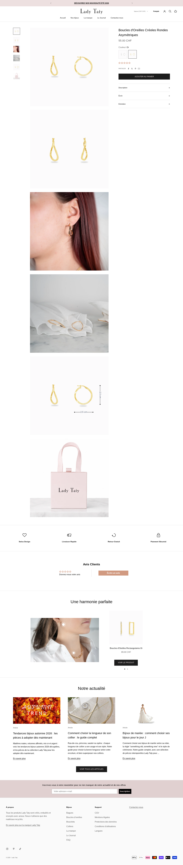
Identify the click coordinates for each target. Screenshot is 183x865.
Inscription (125, 791)
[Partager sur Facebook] (128, 69)
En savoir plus (19, 758)
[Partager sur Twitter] (132, 69)
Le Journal (101, 18)
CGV (97, 813)
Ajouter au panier (144, 76)
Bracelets (70, 822)
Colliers (69, 826)
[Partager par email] (139, 69)
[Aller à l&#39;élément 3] (16, 49)
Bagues (69, 813)
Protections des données (106, 822)
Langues (98, 831)
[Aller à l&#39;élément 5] (16, 67)
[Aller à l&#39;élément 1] (16, 31)
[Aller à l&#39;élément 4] (16, 58)
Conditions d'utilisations (105, 826)
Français (156, 11)
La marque (88, 18)
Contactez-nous (117, 18)
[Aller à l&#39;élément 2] (16, 40)
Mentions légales (102, 817)
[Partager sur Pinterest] (135, 69)
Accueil (63, 18)
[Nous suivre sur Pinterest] (13, 849)
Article (15, 728)
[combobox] (156, 11)
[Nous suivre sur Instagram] (7, 849)
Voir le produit (126, 662)
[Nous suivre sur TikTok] (20, 849)
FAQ (68, 840)
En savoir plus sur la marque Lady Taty (23, 825)
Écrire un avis (113, 573)
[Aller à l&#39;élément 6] (16, 75)
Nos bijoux (75, 18)
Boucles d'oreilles (74, 817)
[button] (124, 63)
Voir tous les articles (91, 769)
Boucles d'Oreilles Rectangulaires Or (126, 648)
